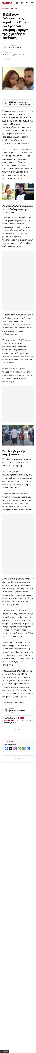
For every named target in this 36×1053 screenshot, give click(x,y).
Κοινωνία (13, 8)
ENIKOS (7, 3)
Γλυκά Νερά (8, 121)
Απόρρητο (5, 1051)
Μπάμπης (15, 124)
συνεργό (11, 159)
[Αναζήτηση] (17, 3)
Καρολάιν (7, 117)
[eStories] (26, 3)
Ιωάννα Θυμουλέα (15, 48)
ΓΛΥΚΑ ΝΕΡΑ (8, 702)
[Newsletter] (22, 3)
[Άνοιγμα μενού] (32, 3)
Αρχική (5, 8)
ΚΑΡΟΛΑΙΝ (18, 702)
